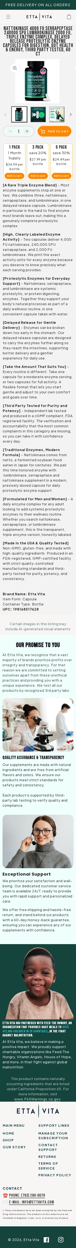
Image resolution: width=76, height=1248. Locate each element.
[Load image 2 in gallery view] (38, 114)
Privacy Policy (54, 1175)
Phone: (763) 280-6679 (27, 1195)
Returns (47, 1156)
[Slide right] (70, 114)
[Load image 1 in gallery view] (19, 114)
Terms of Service (48, 1165)
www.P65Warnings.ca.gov (37, 1099)
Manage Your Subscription (53, 1135)
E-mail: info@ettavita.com (31, 1202)
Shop (8, 1140)
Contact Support (48, 1147)
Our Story (14, 1147)
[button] (8, 17)
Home (8, 1133)
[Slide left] (5, 114)
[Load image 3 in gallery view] (57, 114)
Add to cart (14, 176)
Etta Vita (31, 1239)
